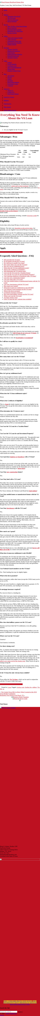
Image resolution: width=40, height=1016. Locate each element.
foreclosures (10, 508)
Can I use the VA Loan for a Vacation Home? (17, 273)
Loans (9, 687)
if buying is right (32, 215)
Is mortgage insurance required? (13, 292)
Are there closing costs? (11, 297)
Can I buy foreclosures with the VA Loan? (16, 284)
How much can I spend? (11, 286)
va (3, 689)
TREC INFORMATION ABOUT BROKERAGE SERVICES (20, 1002)
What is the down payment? (12, 291)
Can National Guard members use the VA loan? (18, 289)
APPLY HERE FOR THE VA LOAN (11, 133)
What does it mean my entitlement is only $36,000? (19, 287)
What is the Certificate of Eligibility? (14, 269)
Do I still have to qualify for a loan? (14, 263)
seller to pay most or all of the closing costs (12, 661)
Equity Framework (11, 1013)
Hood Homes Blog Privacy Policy (20, 1004)
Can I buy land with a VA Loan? (13, 279)
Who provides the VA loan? (12, 259)
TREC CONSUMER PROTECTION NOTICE (18, 1001)
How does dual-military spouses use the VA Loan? (18, 294)
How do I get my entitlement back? (14, 266)
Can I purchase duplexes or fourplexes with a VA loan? (20, 276)
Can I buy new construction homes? (14, 278)
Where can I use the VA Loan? (13, 296)
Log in (2, 1015)
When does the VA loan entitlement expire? (16, 268)
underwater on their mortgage (20, 186)
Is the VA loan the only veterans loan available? (18, 299)
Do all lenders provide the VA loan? (14, 261)
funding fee (28, 687)
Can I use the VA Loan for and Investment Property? (19, 274)
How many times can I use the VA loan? (15, 264)
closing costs (20, 687)
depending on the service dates (24, 228)
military (34, 687)
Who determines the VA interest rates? (15, 271)
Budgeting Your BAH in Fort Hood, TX (12, 695)
